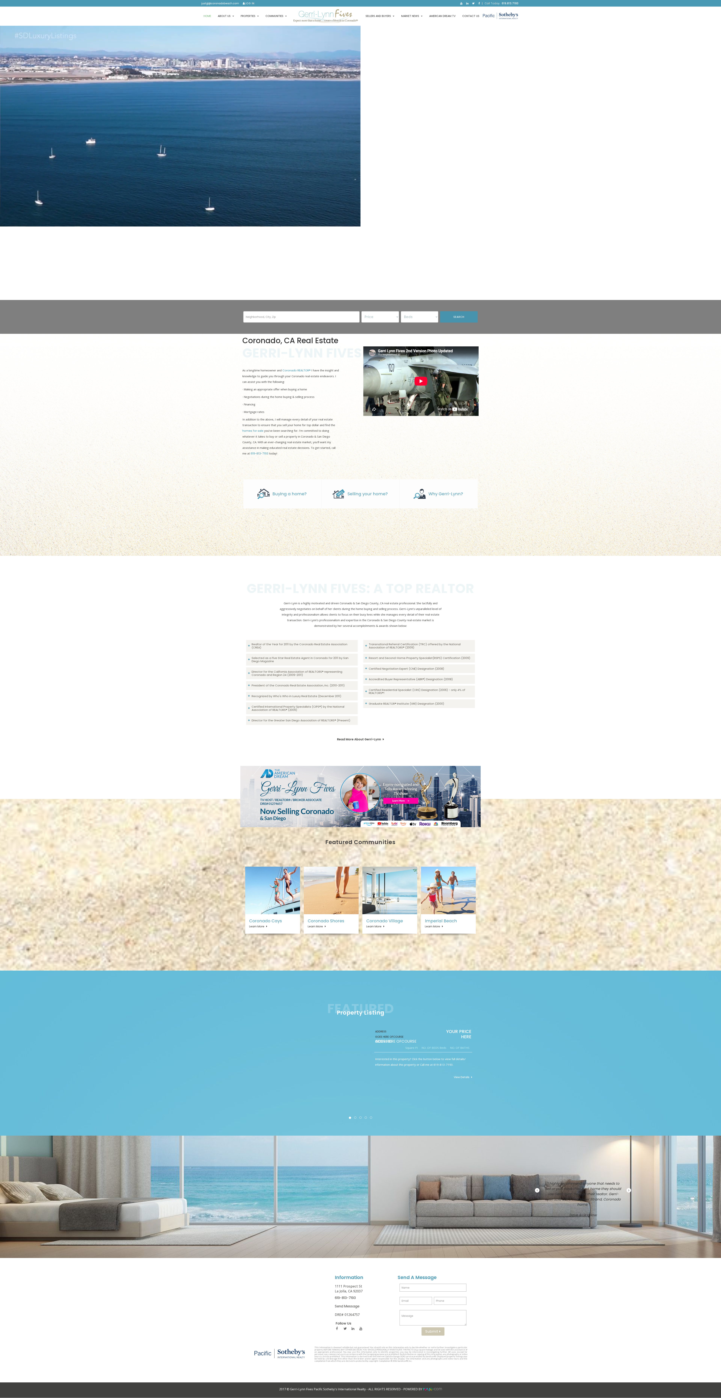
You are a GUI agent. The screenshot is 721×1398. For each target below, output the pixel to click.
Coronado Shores (326, 921)
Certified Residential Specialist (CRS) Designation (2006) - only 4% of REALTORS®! (417, 691)
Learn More (256, 926)
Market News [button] (410, 16)
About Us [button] (224, 16)
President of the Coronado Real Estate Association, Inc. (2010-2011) (298, 685)
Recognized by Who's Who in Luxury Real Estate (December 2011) (296, 696)
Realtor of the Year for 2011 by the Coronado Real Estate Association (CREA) (299, 645)
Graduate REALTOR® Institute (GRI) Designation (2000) (406, 704)
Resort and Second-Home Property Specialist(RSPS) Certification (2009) (419, 658)
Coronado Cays (265, 921)
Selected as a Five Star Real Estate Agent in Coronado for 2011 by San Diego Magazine (300, 659)
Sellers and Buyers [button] (378, 16)
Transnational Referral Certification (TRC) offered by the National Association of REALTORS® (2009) (415, 645)
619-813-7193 (259, 453)
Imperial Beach (441, 921)
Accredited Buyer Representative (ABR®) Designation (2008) (411, 679)
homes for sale (252, 431)
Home (207, 16)
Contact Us (470, 16)
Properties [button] (248, 16)
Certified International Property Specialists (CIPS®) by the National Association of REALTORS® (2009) (298, 708)
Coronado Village (384, 921)
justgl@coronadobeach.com (220, 3)
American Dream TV (442, 16)
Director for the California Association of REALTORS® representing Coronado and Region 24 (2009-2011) (297, 673)
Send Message (347, 1306)
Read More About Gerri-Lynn (359, 739)
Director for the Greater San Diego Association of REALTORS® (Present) (301, 720)
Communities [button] (274, 16)
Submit (432, 1331)
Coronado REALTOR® (296, 370)
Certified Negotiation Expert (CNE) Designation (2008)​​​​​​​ (406, 669)
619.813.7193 (510, 3)
